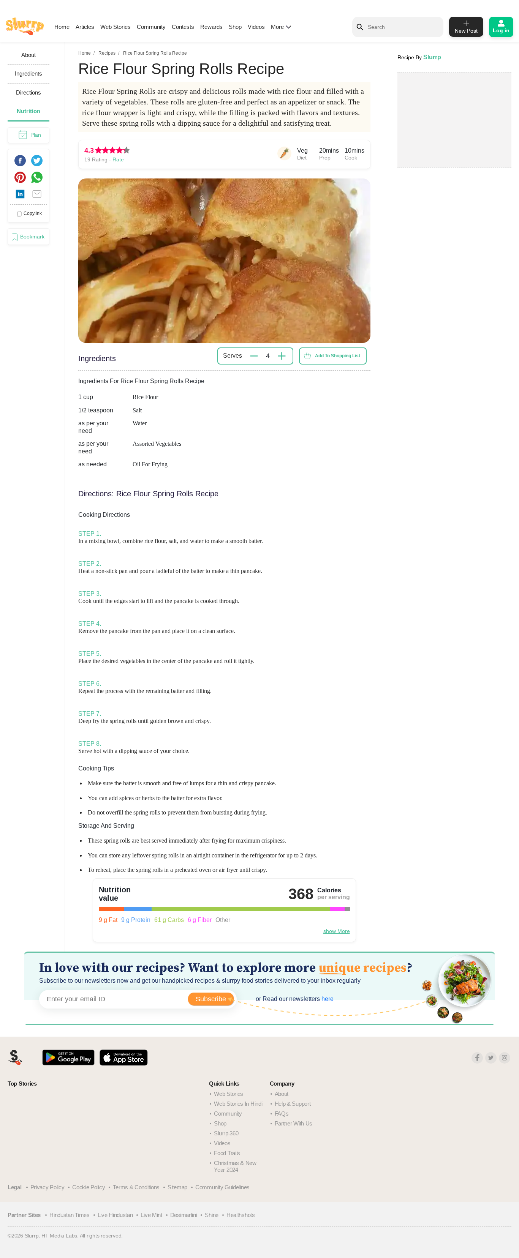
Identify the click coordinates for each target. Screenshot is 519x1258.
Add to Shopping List (337, 355)
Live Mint (151, 1215)
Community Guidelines (222, 1187)
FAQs (282, 1113)
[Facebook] (477, 1058)
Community (151, 27)
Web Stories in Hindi (238, 1103)
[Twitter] (491, 1058)
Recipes (107, 53)
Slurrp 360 (226, 1133)
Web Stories (115, 27)
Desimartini (183, 1215)
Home (62, 27)
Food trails (227, 1153)
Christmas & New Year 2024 (235, 1166)
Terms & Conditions (136, 1187)
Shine (211, 1215)
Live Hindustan (115, 1215)
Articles (85, 27)
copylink (33, 213)
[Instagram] (504, 1058)
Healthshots (240, 1215)
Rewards (211, 27)
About (282, 1094)
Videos (256, 27)
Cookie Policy (88, 1187)
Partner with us (294, 1123)
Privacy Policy (47, 1187)
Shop (235, 27)
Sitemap (177, 1187)
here (327, 999)
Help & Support (293, 1103)
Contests (183, 27)
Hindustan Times (69, 1215)
